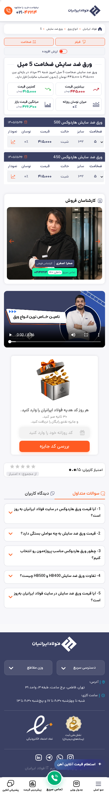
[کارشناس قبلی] (97, 241)
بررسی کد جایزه (54, 446)
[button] (13, 142)
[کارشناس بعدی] (11, 241)
